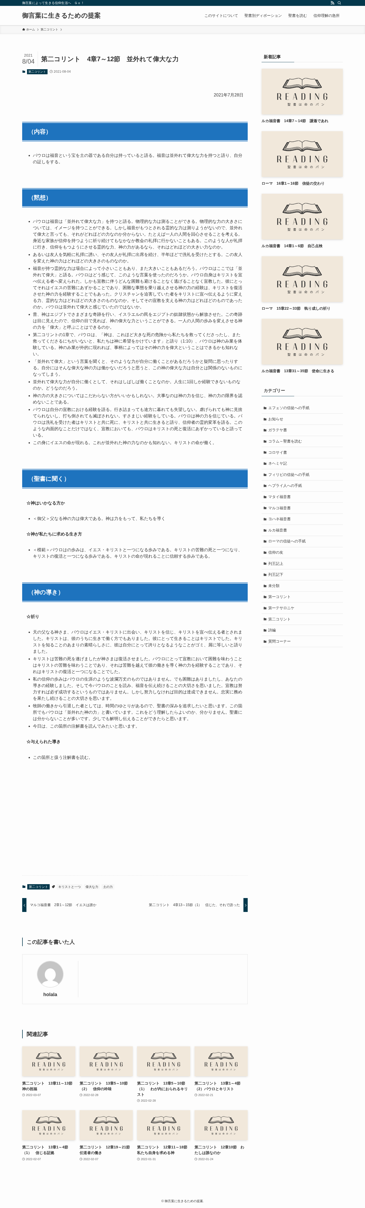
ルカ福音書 (277, 530)
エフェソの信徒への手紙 (288, 408)
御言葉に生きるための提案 (61, 15)
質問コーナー (279, 641)
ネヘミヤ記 (277, 463)
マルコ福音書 (279, 508)
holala (50, 994)
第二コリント (37, 71)
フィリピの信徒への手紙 (288, 474)
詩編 (272, 630)
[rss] (332, 3)
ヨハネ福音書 (279, 519)
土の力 (108, 887)
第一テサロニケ (281, 608)
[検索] (339, 3)
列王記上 (275, 563)
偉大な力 (92, 887)
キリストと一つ (69, 887)
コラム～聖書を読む (285, 441)
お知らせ (275, 419)
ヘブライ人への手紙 (285, 485)
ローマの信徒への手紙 (287, 541)
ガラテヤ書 (277, 430)
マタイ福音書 (279, 497)
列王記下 (275, 574)
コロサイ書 (277, 452)
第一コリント (279, 597)
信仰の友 (275, 552)
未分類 (273, 586)
